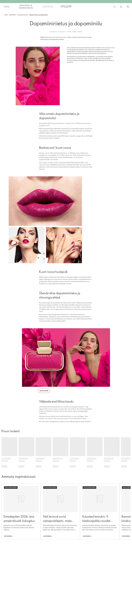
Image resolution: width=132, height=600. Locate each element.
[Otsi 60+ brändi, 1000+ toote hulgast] (114, 6)
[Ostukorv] (128, 7)
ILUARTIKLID (12, 15)
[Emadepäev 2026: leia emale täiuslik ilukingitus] (21, 511)
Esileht (6, 15)
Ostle (6, 7)
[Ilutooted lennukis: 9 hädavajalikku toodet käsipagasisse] (99, 511)
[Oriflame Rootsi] (66, 6)
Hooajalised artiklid (22, 15)
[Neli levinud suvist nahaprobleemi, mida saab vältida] (60, 511)
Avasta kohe (44, 391)
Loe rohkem (8, 536)
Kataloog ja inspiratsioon (26, 6)
